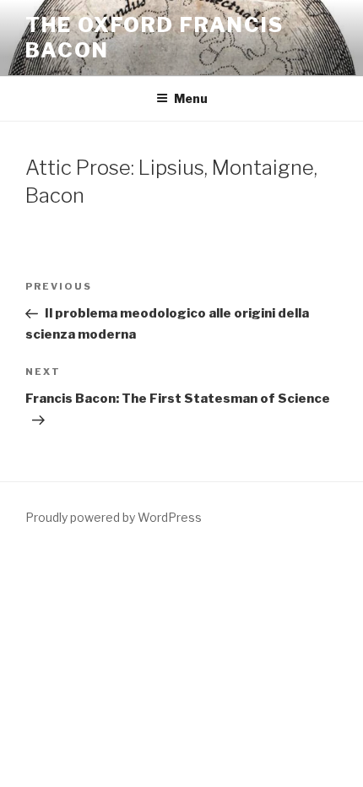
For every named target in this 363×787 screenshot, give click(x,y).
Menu (191, 98)
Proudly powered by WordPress (113, 517)
